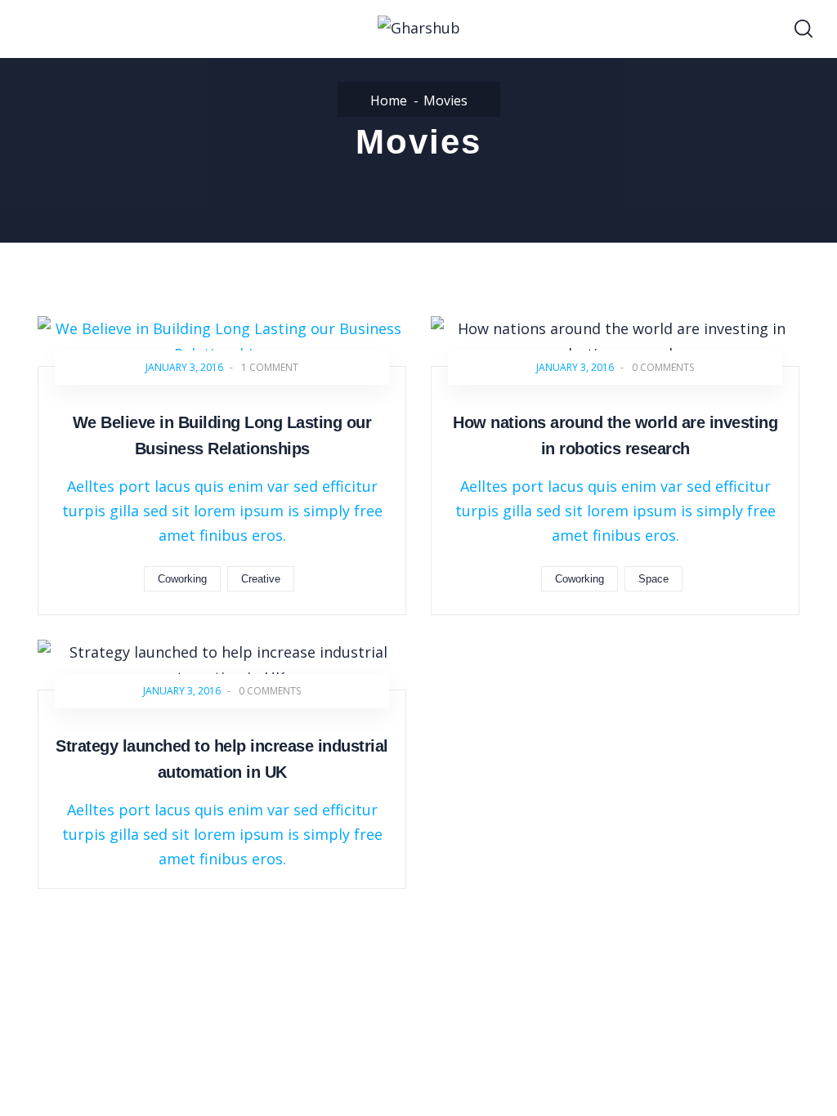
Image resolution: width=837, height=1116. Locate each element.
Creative (260, 579)
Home (388, 100)
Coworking (182, 579)
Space (653, 579)
